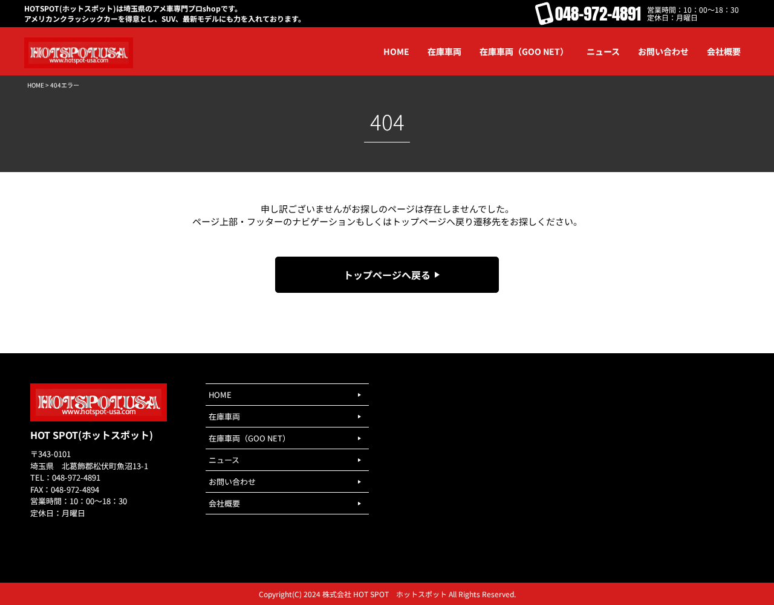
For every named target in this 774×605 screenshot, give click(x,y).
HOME (35, 84)
